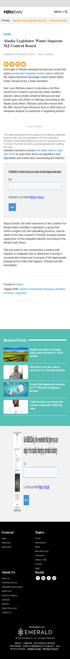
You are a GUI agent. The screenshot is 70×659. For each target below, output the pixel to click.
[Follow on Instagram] (54, 578)
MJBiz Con (7, 591)
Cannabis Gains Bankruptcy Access (29, 20)
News (7, 34)
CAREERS (27, 643)
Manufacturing (41, 551)
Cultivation (40, 555)
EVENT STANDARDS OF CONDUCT (38, 646)
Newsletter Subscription (12, 587)
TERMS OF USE (34, 649)
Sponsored (6, 547)
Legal (37, 568)
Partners (5, 604)
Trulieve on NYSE (57, 20)
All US (37, 538)
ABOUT (18, 643)
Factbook (6, 600)
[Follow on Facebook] (38, 578)
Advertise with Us (9, 583)
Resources (6, 543)
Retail (37, 547)
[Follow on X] (49, 578)
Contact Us (7, 613)
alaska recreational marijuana (37, 289)
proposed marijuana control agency (33, 73)
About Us (6, 578)
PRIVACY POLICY (50, 649)
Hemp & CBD (41, 560)
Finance (38, 564)
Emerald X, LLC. (30, 638)
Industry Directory (10, 595)
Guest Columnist (9, 608)
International (40, 543)
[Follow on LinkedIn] (43, 578)
